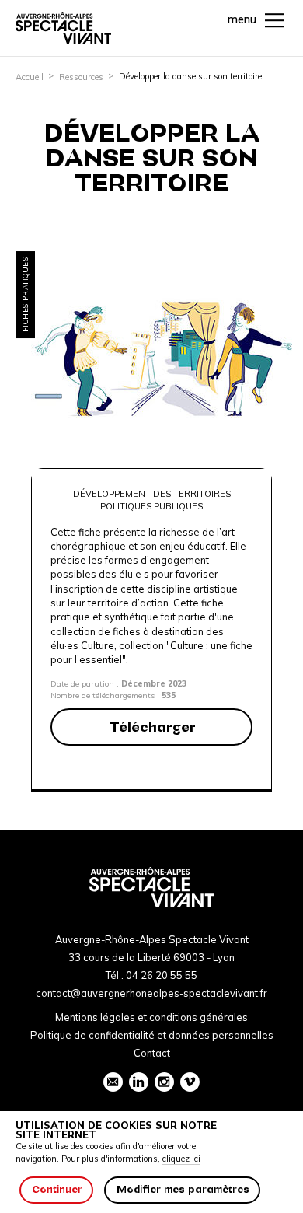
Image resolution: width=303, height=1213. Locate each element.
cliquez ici (181, 1158)
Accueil (30, 77)
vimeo (190, 1082)
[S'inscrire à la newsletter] (113, 1082)
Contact (152, 1053)
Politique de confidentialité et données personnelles (151, 1035)
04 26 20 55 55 (161, 975)
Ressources (81, 77)
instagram (164, 1082)
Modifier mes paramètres (183, 1189)
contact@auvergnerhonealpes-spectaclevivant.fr (151, 993)
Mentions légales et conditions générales (151, 1017)
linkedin (138, 1082)
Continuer (57, 1189)
